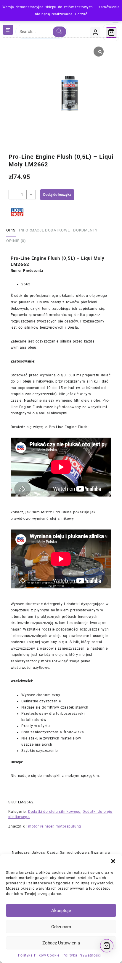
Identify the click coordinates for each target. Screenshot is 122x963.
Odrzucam (61, 926)
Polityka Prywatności (81, 955)
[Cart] (111, 32)
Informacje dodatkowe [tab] (44, 230)
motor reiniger (41, 826)
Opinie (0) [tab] (16, 241)
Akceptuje (61, 910)
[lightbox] (37, 93)
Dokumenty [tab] (85, 230)
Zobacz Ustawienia (61, 943)
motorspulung (68, 826)
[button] (113, 861)
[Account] (95, 32)
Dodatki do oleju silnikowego (54, 812)
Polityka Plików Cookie (39, 955)
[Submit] (59, 32)
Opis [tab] (11, 230)
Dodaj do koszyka (57, 195)
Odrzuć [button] (81, 14)
